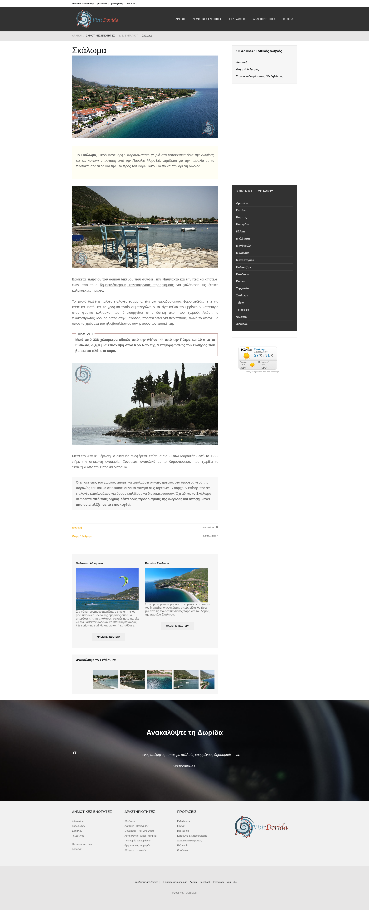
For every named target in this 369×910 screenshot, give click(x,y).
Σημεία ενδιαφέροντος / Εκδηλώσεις (259, 76)
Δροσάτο (242, 203)
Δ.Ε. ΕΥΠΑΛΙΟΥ (128, 35)
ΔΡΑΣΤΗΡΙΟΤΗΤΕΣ (264, 19)
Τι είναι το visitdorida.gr (83, 3)
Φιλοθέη (241, 316)
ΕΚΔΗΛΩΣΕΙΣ (237, 19)
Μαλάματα (243, 238)
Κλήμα (240, 231)
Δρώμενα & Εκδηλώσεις (189, 840)
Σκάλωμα (242, 295)
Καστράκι (242, 224)
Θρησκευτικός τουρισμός (137, 845)
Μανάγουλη (244, 245)
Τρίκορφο (242, 309)
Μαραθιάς (242, 252)
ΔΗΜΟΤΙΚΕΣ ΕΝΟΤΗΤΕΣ (207, 19)
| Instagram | (117, 3)
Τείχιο (240, 302)
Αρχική (193, 882)
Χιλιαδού (242, 323)
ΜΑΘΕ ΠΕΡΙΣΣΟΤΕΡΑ (108, 636)
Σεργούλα (242, 288)
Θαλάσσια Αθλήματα (89, 563)
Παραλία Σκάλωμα (157, 563)
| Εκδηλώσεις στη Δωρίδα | (146, 882)
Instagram (218, 882)
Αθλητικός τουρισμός (135, 850)
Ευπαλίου (77, 831)
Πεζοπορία (182, 845)
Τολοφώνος (78, 836)
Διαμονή (77, 527)
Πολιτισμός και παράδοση (138, 840)
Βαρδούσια (183, 831)
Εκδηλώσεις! (184, 821)
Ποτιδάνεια (243, 274)
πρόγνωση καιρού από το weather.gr (262, 372)
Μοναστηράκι (245, 259)
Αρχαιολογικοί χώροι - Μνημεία (140, 836)
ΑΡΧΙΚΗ (180, 19)
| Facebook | (103, 3)
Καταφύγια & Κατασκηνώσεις (192, 836)
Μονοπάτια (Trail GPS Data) (139, 831)
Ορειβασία (182, 850)
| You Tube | (131, 3)
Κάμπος (241, 217)
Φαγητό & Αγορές (82, 536)
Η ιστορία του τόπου (82, 844)
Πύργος (241, 281)
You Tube (232, 882)
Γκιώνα (180, 826)
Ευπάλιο (241, 210)
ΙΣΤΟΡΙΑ (288, 19)
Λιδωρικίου (78, 821)
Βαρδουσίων (78, 826)
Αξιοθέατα (130, 821)
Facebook (205, 882)
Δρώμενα (76, 849)
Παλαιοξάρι (243, 267)
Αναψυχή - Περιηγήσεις (137, 826)
